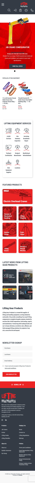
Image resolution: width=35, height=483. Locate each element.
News (20, 429)
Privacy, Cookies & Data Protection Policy (25, 464)
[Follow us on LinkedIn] (6, 420)
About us (4, 447)
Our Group (4, 453)
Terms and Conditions (25, 447)
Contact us (22, 432)
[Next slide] (28, 71)
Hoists (3, 432)
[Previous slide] (7, 71)
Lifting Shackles (6, 438)
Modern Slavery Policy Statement (25, 455)
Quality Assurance (6, 450)
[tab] (11, 71)
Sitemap (21, 438)
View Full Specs (17, 66)
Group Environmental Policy (24, 459)
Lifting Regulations (24, 435)
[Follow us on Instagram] (2, 420)
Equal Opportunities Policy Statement (26, 451)
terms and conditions (10, 368)
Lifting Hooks (5, 435)
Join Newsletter (11, 374)
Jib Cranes (4, 429)
